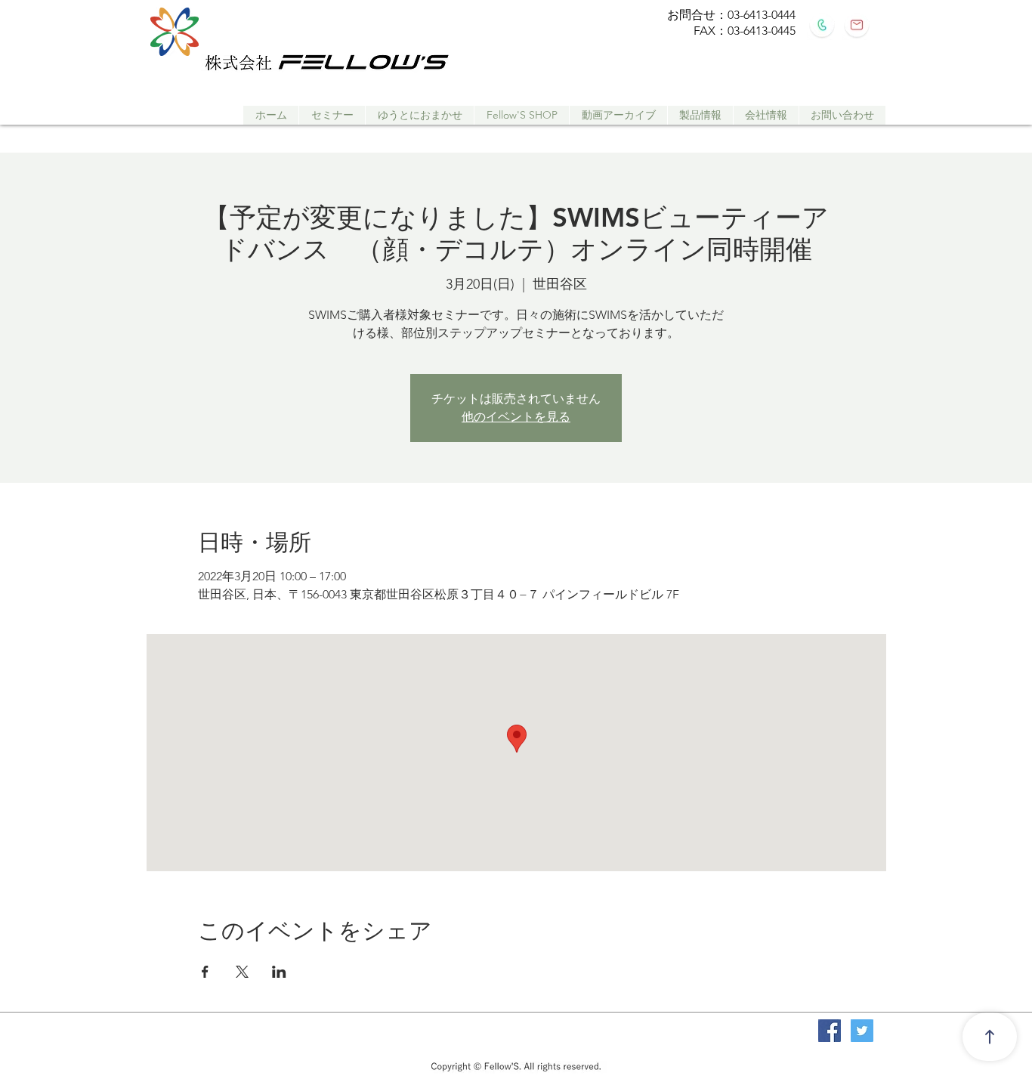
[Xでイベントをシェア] (242, 972)
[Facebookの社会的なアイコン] (829, 1030)
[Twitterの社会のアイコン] (862, 1030)
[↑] (989, 1037)
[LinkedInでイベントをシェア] (279, 972)
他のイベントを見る (516, 417)
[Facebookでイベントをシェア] (205, 972)
